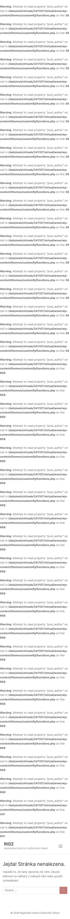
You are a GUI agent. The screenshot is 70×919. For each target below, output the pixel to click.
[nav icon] (60, 846)
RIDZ (9, 844)
